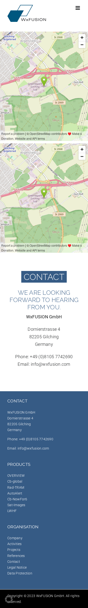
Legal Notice (17, 567)
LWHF (12, 511)
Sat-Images (16, 505)
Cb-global (14, 481)
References (16, 556)
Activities (14, 544)
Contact (13, 562)
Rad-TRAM (15, 487)
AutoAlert (14, 493)
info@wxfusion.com (50, 364)
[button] (9, 599)
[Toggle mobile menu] (78, 7)
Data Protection (19, 573)
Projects (13, 550)
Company (14, 538)
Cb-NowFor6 (17, 499)
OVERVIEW (16, 476)
